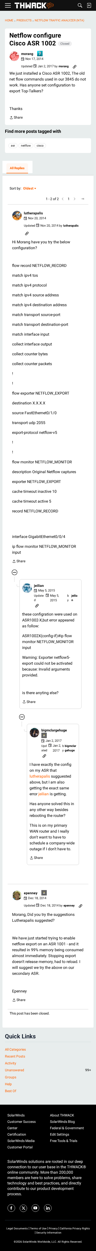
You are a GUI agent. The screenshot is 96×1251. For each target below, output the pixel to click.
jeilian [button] (39, 586)
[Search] (80, 5)
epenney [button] (30, 893)
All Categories (15, 1049)
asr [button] (13, 145)
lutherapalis (40, 776)
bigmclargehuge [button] (54, 730)
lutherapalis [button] (33, 213)
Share (16, 118)
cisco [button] (40, 145)
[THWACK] (34, 5)
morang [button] (27, 54)
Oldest (28, 188)
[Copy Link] (75, 66)
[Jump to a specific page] (82, 199)
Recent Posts (15, 1056)
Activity (10, 1063)
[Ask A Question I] (40, 54)
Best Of (10, 1091)
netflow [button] (26, 145)
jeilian (43, 794)
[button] (14, 56)
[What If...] (44, 735)
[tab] (17, 168)
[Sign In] (88, 5)
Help (8, 1084)
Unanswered (48, 1070)
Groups (10, 1077)
